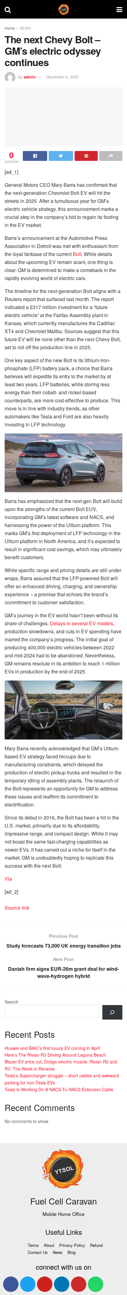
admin (30, 77)
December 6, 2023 (62, 77)
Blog (72, 1252)
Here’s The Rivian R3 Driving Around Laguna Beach (55, 1055)
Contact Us (38, 1252)
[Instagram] (78, 1284)
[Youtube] (44, 1284)
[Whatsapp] (95, 1284)
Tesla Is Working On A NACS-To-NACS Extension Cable (59, 1089)
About (49, 1245)
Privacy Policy (72, 1245)
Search (11, 1002)
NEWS (25, 28)
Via (8, 878)
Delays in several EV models (81, 623)
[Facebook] (10, 1284)
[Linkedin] (61, 1284)
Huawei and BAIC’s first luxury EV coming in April (52, 1048)
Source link (17, 907)
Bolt (77, 254)
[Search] (112, 1012)
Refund (96, 1245)
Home (10, 28)
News (58, 1252)
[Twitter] (27, 1284)
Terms (33, 1245)
